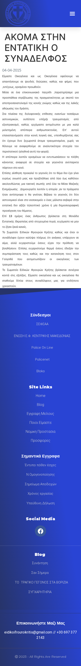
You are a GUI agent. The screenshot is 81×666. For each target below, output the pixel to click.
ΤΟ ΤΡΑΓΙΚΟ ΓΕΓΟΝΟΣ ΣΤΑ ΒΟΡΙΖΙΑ (40, 582)
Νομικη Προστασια (40, 431)
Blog (40, 405)
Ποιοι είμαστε (40, 422)
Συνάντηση (40, 563)
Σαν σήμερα (40, 573)
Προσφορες (40, 440)
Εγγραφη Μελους (40, 413)
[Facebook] (40, 531)
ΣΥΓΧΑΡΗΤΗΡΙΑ (40, 592)
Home (40, 396)
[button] (72, 13)
